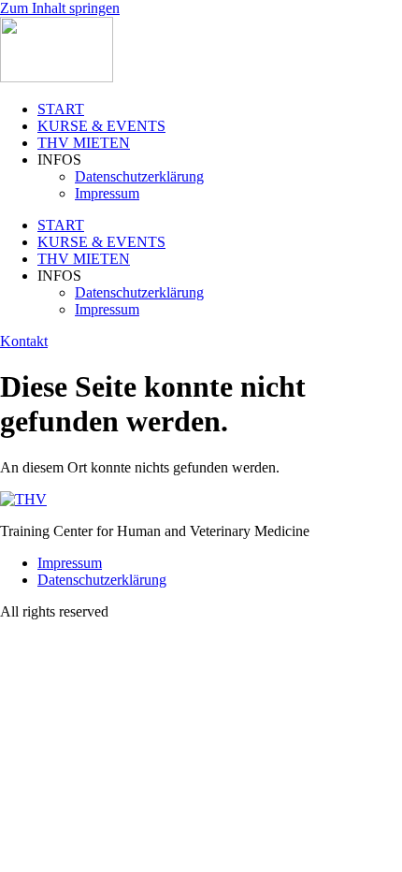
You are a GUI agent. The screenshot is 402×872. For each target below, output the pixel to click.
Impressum (107, 193)
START (60, 109)
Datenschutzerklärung (139, 176)
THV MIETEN (83, 143)
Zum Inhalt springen (60, 8)
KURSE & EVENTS (101, 126)
